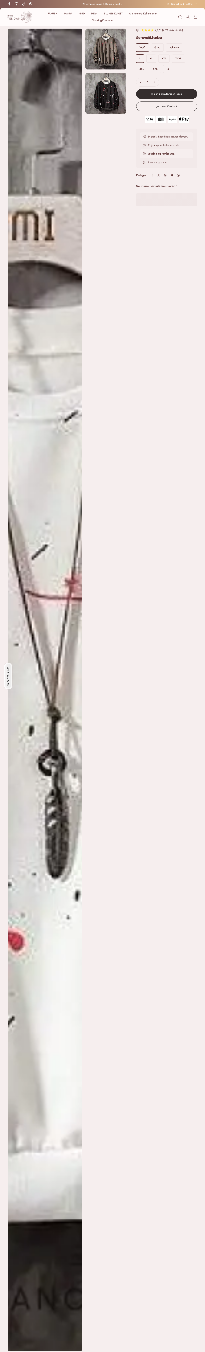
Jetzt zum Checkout (167, 106)
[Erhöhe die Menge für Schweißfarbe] (155, 82)
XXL (164, 58)
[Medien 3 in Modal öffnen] (105, 93)
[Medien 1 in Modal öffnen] (45, 690)
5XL (155, 69)
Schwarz (174, 47)
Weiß (142, 47)
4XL (141, 69)
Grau (157, 47)
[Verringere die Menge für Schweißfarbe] (140, 82)
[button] (8, 676)
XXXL (178, 58)
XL (151, 58)
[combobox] (182, 4)
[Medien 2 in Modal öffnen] (105, 49)
